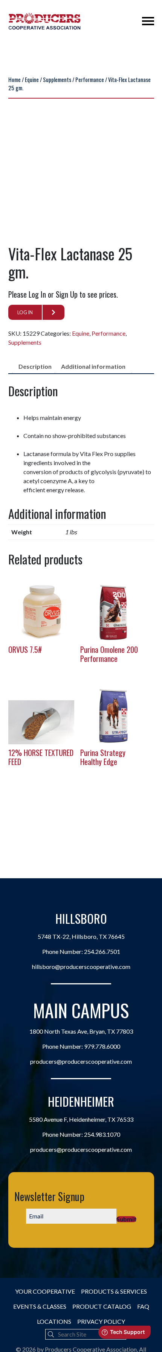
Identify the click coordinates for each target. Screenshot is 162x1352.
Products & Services (114, 1291)
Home (14, 79)
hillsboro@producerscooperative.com (81, 966)
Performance (89, 79)
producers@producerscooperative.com (81, 1061)
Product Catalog (101, 1306)
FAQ (143, 1306)
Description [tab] (35, 366)
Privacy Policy (101, 1321)
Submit (126, 1219)
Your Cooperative (45, 1291)
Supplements (57, 79)
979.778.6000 (102, 1046)
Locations (54, 1321)
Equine (32, 79)
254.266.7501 (102, 951)
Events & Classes (39, 1306)
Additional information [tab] (93, 366)
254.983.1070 (102, 1134)
